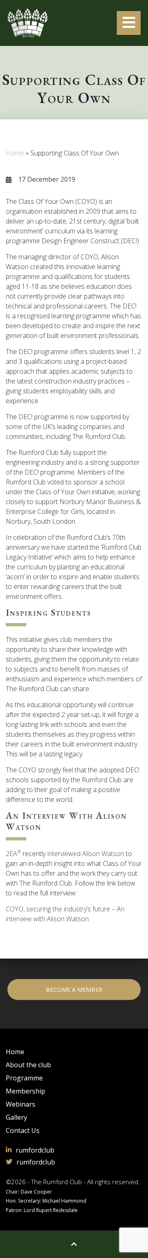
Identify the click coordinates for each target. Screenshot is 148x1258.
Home (15, 153)
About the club (28, 1064)
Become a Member (74, 989)
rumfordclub (35, 1150)
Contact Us (22, 1130)
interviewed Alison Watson (85, 853)
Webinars (20, 1104)
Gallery (16, 1117)
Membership (25, 1091)
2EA (13, 853)
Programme (24, 1077)
